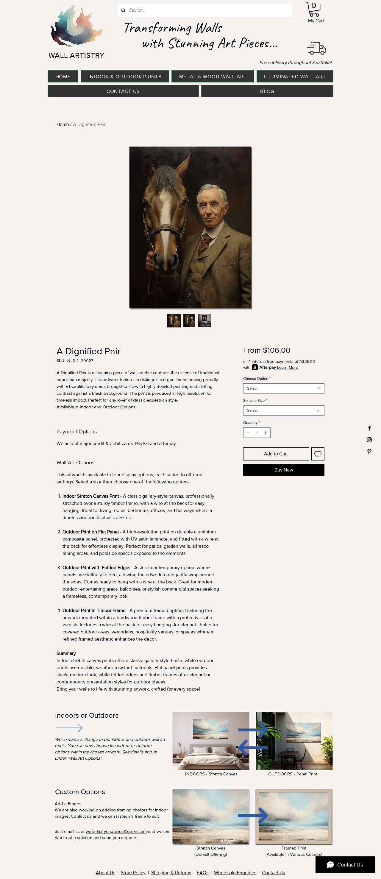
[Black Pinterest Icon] (369, 451)
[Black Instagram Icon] (369, 439)
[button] (314, 9)
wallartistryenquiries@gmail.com (116, 831)
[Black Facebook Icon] (369, 428)
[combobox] (283, 388)
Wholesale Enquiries (235, 872)
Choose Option (257, 378)
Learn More (287, 367)
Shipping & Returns (171, 872)
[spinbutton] (257, 433)
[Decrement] (247, 433)
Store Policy (133, 872)
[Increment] (266, 433)
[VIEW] (69, 727)
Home (63, 124)
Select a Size (255, 400)
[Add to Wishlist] (317, 453)
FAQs (202, 872)
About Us (105, 872)
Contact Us (273, 872)
